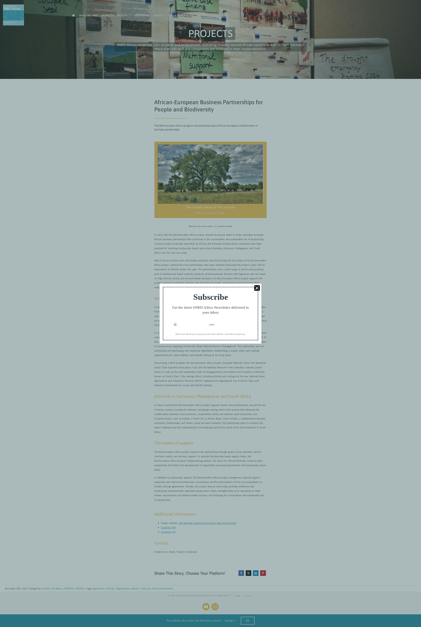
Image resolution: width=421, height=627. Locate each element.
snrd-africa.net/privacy (235, 334)
